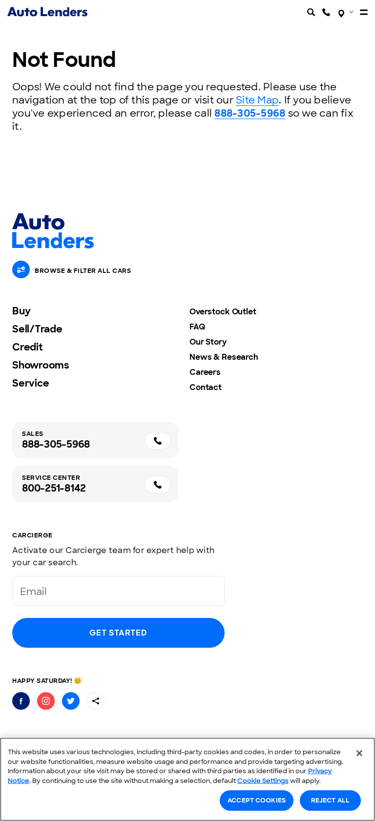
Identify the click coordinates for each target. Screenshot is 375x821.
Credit (27, 347)
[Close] (359, 753)
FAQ (197, 327)
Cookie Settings (263, 781)
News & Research (223, 357)
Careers (205, 372)
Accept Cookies (257, 800)
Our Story (208, 342)
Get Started (118, 633)
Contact (205, 387)
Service (30, 383)
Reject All (330, 800)
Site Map (257, 100)
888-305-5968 (249, 113)
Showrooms (40, 365)
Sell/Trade (37, 329)
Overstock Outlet (222, 312)
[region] (187, 779)
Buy (21, 311)
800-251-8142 (54, 488)
